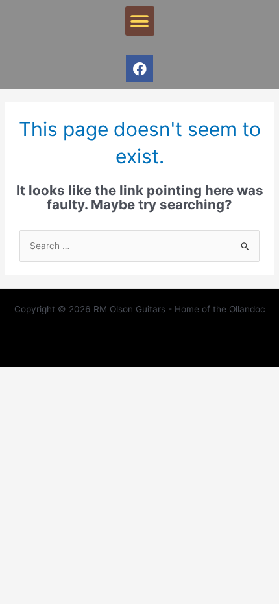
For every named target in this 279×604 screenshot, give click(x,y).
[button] (139, 21)
